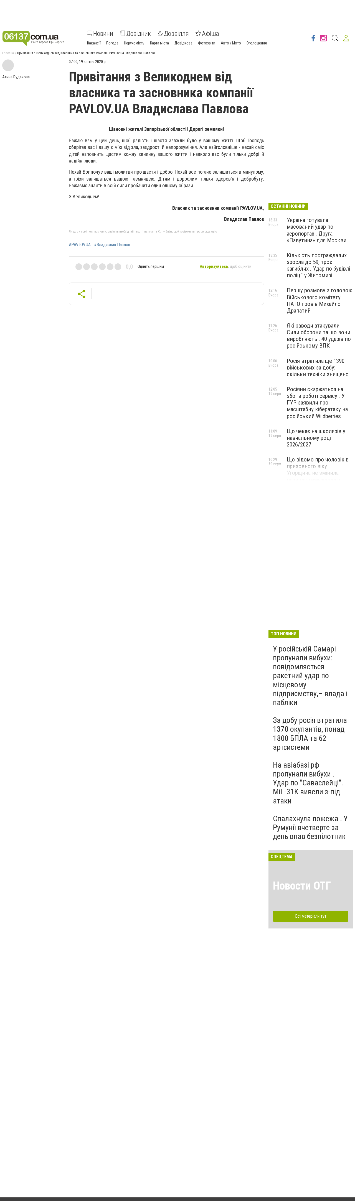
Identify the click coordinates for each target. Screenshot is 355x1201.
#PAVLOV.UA (80, 244)
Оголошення (257, 43)
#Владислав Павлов (112, 244)
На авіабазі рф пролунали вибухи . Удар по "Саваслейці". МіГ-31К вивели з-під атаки (308, 782)
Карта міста (159, 43)
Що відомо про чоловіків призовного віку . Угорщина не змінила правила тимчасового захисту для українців (318, 473)
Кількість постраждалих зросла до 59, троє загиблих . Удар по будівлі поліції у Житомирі (318, 265)
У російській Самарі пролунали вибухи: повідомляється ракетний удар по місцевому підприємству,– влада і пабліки (310, 675)
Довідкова (183, 43)
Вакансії (94, 43)
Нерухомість (134, 43)
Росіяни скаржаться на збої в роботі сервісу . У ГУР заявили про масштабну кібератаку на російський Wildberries (317, 403)
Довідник (138, 33)
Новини (103, 33)
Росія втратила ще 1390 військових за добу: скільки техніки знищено (318, 368)
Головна (8, 53)
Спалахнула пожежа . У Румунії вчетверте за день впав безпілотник (310, 827)
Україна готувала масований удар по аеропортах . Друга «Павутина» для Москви (316, 230)
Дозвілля (176, 33)
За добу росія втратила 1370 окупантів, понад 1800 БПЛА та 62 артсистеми (310, 734)
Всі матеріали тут (310, 916)
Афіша (210, 33)
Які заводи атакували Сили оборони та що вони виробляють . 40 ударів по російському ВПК (319, 335)
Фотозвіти (206, 43)
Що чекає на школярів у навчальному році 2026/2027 (316, 438)
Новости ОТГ (302, 885)
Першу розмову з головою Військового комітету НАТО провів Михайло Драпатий (320, 300)
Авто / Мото (231, 43)
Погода (112, 43)
